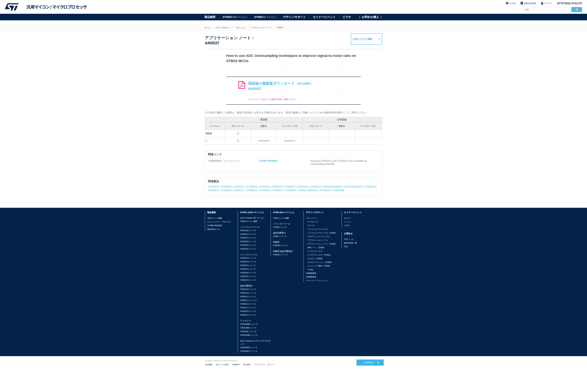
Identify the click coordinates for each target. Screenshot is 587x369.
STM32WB (338, 190)
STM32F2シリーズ (248, 249)
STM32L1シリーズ (248, 308)
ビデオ (347, 17)
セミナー (347, 218)
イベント (347, 222)
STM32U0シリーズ (248, 311)
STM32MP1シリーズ (248, 351)
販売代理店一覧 (350, 243)
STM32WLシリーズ (248, 331)
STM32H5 (370, 186)
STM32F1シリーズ (248, 269)
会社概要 (208, 364)
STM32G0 (302, 186)
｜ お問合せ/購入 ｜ (370, 17)
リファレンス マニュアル (317, 229)
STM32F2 (251, 186)
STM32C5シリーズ (248, 258)
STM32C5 (213, 186)
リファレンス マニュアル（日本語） (322, 233)
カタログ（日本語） (315, 258)
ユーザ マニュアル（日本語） (319, 255)
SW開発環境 (311, 277)
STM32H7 (213, 190)
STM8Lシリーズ (279, 236)
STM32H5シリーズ (248, 241)
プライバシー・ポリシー (264, 364)
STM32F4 (277, 186)
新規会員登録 (530, 3)
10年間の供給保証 (214, 225)
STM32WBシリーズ (248, 328)
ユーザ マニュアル (315, 251)
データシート (312, 222)
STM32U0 (290, 190)
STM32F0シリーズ (248, 276)
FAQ (346, 247)
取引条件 (247, 364)
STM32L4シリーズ (248, 304)
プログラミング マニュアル (318, 236)
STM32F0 (226, 186)
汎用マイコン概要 (214, 218)
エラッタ (311, 225)
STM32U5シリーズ (248, 293)
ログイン (548, 3)
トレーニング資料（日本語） (319, 266)
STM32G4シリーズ (248, 262)
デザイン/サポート (294, 17)
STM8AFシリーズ (280, 245)
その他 (310, 269)
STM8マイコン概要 (281, 218)
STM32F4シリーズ (248, 245)
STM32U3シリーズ (248, 289)
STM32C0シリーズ (248, 280)
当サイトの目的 (222, 364)
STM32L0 (226, 190)
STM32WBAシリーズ (249, 324)
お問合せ (369, 362)
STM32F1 (239, 186)
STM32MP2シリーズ (248, 348)
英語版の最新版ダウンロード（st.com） (280, 86)
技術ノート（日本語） (316, 247)
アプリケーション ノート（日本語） (322, 244)
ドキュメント (240, 28)
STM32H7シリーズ (248, 234)
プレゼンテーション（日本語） (320, 262)
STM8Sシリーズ (279, 227)
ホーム (207, 28)
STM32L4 (265, 190)
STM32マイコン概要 (248, 221)
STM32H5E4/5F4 (353, 186)
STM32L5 (278, 190)
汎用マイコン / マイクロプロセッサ (56, 6)
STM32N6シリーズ (248, 230)
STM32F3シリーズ (248, 265)
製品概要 (210, 17)
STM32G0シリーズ (248, 273)
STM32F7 (289, 186)
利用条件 (236, 364)
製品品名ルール (213, 229)
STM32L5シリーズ (248, 297)
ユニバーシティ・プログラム (219, 222)
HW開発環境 (311, 273)
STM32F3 (264, 186)
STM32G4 (315, 186)
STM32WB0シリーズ (248, 335)
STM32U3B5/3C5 (307, 190)
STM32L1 (239, 190)
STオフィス (349, 239)
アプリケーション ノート (261, 28)
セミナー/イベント (324, 17)
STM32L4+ (252, 190)
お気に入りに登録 (362, 39)
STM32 (235, 17)
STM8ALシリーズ (280, 255)
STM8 (265, 17)
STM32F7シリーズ (248, 238)
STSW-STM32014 (268, 161)
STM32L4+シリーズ (248, 300)
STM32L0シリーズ (248, 315)
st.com (512, 3)
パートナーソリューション (317, 281)
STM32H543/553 (332, 186)
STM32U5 (324, 190)
